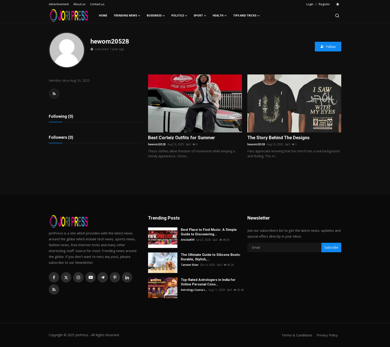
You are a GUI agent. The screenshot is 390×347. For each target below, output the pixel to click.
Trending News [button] (125, 15)
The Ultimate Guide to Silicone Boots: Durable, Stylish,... (211, 257)
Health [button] (218, 15)
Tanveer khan (189, 265)
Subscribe (331, 247)
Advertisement (59, 4)
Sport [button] (198, 15)
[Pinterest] (115, 277)
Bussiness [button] (154, 15)
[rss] (54, 289)
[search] (337, 16)
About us (79, 4)
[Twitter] (66, 277)
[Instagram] (78, 277)
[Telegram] (103, 277)
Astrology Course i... (194, 290)
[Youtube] (90, 277)
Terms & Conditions (296, 335)
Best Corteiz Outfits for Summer (181, 137)
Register (324, 4)
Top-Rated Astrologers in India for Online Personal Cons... (208, 282)
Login (309, 4)
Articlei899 (188, 240)
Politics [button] (177, 15)
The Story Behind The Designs (278, 137)
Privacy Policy (327, 335)
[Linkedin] (127, 277)
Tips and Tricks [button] (244, 15)
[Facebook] (54, 277)
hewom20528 (157, 144)
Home (103, 15)
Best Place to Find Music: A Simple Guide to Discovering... (209, 232)
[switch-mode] (337, 4)
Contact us (97, 4)
